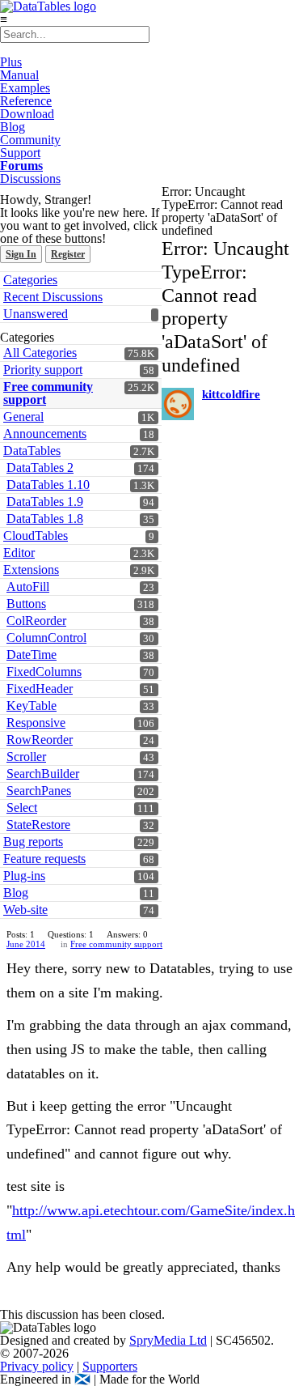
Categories (30, 280)
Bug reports (33, 841)
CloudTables (35, 535)
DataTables (32, 450)
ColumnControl (46, 637)
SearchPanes (38, 790)
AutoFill (27, 586)
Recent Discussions (53, 297)
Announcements (44, 433)
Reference (26, 101)
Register (68, 254)
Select (21, 807)
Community (30, 140)
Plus (11, 62)
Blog (12, 127)
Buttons (26, 603)
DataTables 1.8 (44, 518)
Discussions (30, 178)
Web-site (25, 909)
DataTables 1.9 (44, 501)
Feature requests (44, 858)
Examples (25, 88)
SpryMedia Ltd (168, 1340)
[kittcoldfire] (178, 404)
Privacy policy (37, 1366)
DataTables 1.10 (48, 484)
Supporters (109, 1366)
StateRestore (38, 824)
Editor (19, 552)
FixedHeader (39, 688)
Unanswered (35, 314)
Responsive (35, 722)
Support (20, 152)
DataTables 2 (40, 467)
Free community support (48, 393)
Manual (19, 75)
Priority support (42, 369)
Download (27, 114)
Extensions (31, 569)
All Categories (40, 352)
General (23, 416)
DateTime (31, 654)
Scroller (26, 756)
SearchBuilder (42, 773)
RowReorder (39, 739)
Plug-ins (24, 875)
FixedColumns (44, 671)
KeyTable (31, 705)
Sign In (21, 254)
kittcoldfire (231, 394)
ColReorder (36, 620)
